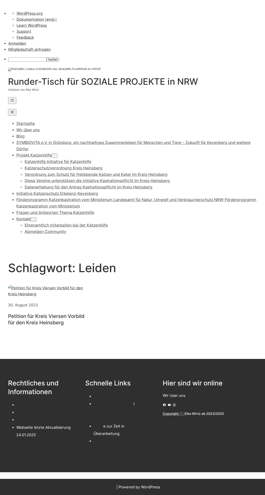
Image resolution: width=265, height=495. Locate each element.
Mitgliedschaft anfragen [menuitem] (29, 49)
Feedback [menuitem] (25, 37)
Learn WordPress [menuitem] (32, 25)
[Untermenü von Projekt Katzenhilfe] (54, 155)
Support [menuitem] (24, 31)
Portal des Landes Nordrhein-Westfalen (120, 411)
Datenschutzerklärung (36, 412)
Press (98, 426)
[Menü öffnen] (12, 100)
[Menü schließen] (12, 112)
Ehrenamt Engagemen (113, 403)
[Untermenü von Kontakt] (33, 219)
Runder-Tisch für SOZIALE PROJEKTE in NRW (103, 81)
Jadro (110, 487)
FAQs (20, 419)
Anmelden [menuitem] (17, 43)
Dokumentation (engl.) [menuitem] (37, 19)
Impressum (26, 404)
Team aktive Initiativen (114, 396)
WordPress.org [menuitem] (30, 13)
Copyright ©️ (173, 414)
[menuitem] (136, 59)
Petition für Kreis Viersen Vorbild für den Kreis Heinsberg (46, 319)
